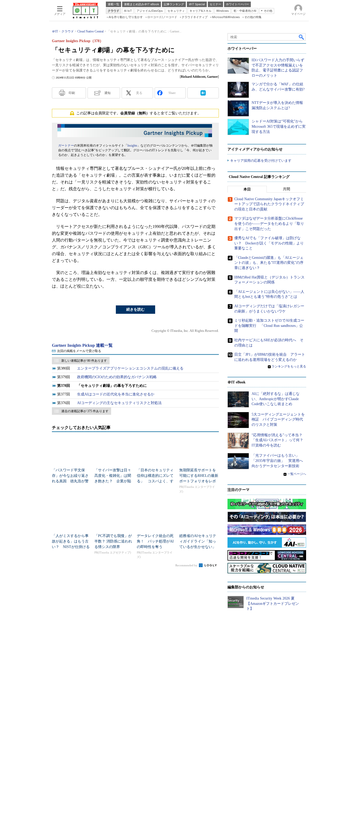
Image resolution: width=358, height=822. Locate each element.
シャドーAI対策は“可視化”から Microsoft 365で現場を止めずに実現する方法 (279, 126)
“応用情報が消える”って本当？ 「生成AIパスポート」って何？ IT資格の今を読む (279, 440)
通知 (107, 93)
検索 (302, 37)
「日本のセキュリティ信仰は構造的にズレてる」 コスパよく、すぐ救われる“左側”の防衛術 (155, 481)
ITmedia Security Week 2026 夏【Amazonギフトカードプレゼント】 (272, 603)
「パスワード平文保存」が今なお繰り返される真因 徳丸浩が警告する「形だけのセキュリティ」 (70, 481)
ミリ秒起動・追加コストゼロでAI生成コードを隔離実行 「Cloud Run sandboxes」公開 (269, 325)
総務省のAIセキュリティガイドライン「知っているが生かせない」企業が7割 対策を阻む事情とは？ (198, 547)
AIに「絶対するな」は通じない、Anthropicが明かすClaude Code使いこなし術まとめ (276, 399)
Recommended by (186, 565)
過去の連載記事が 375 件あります (85, 411)
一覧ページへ (296, 474)
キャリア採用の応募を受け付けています (260, 161)
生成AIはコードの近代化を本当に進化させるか (115, 394)
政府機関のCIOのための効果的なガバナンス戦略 (117, 377)
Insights (132, 145)
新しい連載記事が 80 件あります (84, 360)
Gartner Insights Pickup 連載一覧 (82, 345)
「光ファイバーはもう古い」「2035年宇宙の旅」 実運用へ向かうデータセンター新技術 (277, 461)
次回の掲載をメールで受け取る (79, 351)
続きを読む (135, 309)
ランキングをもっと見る (289, 366)
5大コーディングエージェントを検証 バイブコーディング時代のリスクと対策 (278, 419)
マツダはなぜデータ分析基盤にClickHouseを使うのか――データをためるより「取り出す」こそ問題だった (269, 223)
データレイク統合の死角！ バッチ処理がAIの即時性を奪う (155, 541)
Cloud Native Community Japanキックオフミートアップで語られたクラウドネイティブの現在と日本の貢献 (269, 204)
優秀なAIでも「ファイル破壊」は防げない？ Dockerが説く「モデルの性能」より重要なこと (269, 243)
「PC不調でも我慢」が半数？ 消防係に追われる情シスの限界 (113, 541)
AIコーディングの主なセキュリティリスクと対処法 (119, 403)
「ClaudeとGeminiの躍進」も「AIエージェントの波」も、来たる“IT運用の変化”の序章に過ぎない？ (268, 263)
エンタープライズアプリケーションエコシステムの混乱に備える (130, 368)
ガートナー (66, 145)
